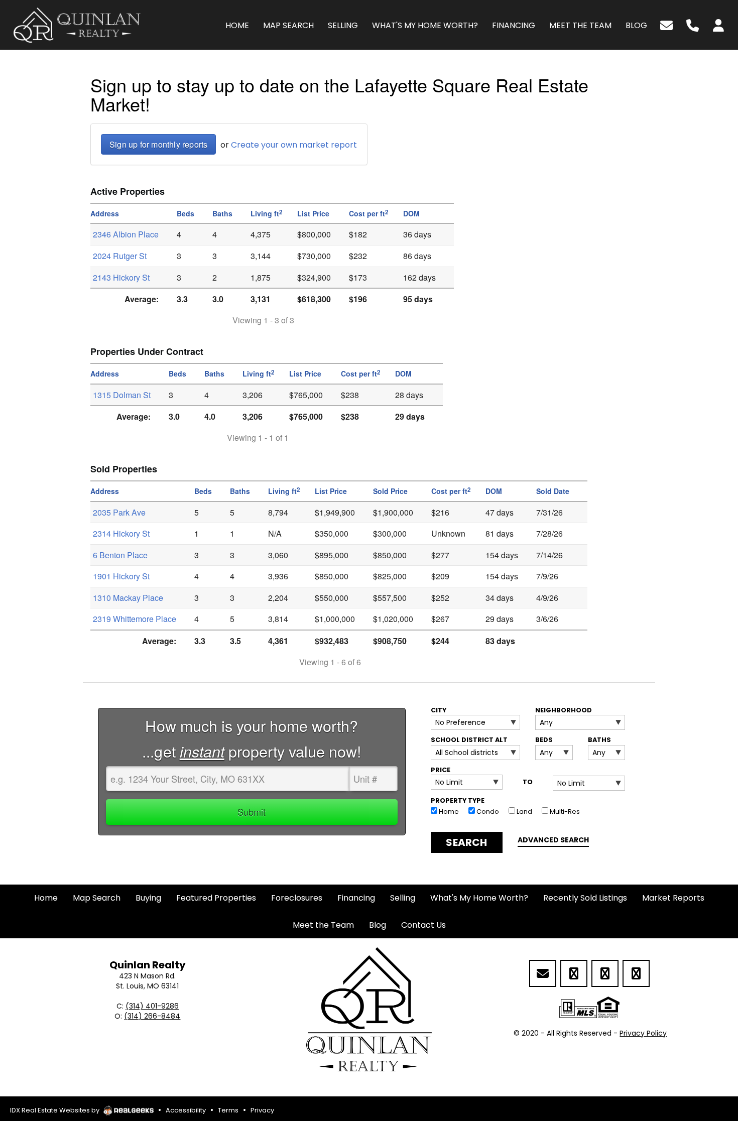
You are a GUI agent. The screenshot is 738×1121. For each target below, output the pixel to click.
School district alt (469, 739)
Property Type (457, 800)
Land (523, 811)
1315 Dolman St (122, 395)
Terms (228, 1110)
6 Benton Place (120, 555)
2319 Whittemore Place (134, 619)
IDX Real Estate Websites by (55, 1110)
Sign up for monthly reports (158, 144)
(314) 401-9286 (152, 1006)
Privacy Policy (643, 1033)
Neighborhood (563, 710)
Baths (599, 739)
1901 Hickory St (121, 576)
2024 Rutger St (120, 256)
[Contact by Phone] (692, 24)
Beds (544, 739)
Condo (487, 811)
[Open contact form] (666, 24)
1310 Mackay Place (128, 597)
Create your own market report (294, 145)
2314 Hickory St (121, 533)
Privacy (262, 1110)
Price (440, 770)
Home (448, 811)
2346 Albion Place (126, 234)
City (438, 710)
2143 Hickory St (121, 277)
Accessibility (186, 1110)
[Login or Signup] (718, 24)
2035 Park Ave (119, 512)
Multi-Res (564, 811)
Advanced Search (553, 840)
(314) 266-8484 (152, 1016)
